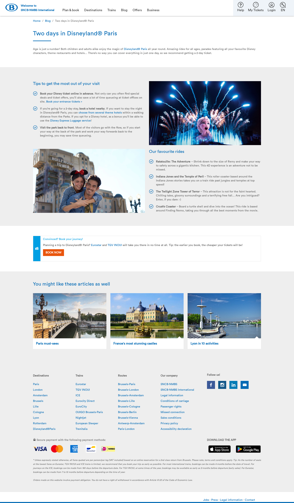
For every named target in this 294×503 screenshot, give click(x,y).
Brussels (38, 401)
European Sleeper (87, 423)
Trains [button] (111, 10)
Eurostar (96, 245)
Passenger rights (171, 406)
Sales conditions (171, 417)
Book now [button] (53, 252)
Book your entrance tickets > (64, 101)
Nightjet (81, 417)
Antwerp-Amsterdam (131, 423)
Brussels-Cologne (129, 406)
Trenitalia (81, 429)
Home (37, 21)
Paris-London (126, 429)
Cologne (38, 412)
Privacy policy (169, 423)
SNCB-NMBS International (177, 389)
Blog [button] (124, 10)
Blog (48, 21)
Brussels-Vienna (128, 417)
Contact (250, 500)
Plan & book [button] (70, 10)
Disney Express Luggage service (70, 120)
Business (153, 10)
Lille (36, 406)
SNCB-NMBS (169, 384)
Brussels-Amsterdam (131, 395)
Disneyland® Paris (135, 49)
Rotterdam (39, 423)
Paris (36, 384)
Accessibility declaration (176, 429)
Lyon (36, 417)
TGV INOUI (115, 245)
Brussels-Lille (126, 401)
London (38, 389)
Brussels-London (128, 389)
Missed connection (173, 412)
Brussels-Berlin (127, 412)
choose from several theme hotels (100, 112)
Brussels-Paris (126, 384)
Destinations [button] (93, 10)
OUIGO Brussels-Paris (89, 412)
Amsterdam (40, 395)
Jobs (206, 500)
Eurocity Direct (85, 401)
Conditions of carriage (175, 401)
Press (214, 500)
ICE (78, 395)
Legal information (172, 395)
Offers (137, 10)
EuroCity (81, 406)
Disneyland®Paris (44, 429)
